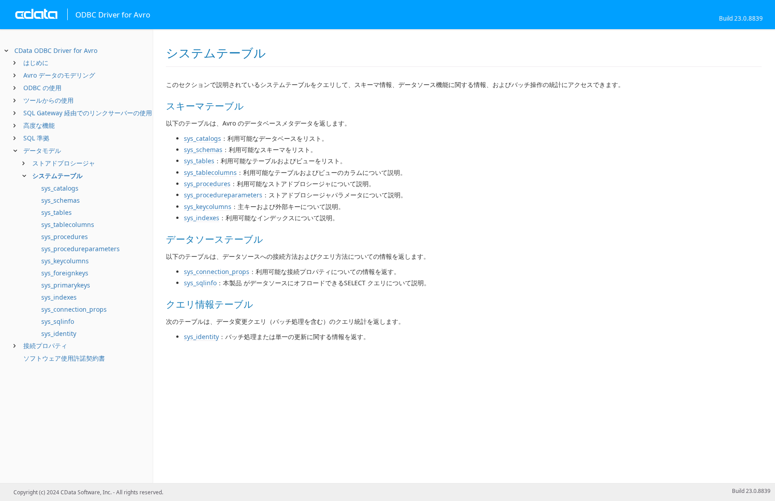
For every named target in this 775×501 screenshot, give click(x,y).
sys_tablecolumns (67, 224)
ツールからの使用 (48, 100)
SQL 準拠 (36, 138)
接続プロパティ (45, 345)
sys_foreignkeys (64, 273)
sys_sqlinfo (57, 321)
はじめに (35, 62)
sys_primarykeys (65, 285)
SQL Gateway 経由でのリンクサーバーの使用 (87, 113)
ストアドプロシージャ (63, 163)
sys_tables (56, 212)
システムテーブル (57, 175)
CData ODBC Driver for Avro (55, 50)
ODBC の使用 (42, 87)
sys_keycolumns (65, 261)
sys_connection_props (74, 309)
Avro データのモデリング (59, 75)
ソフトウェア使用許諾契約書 (64, 358)
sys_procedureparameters (80, 248)
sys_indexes (59, 297)
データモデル (42, 150)
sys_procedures (64, 236)
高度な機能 (39, 125)
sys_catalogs (59, 188)
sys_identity (58, 333)
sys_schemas (60, 200)
